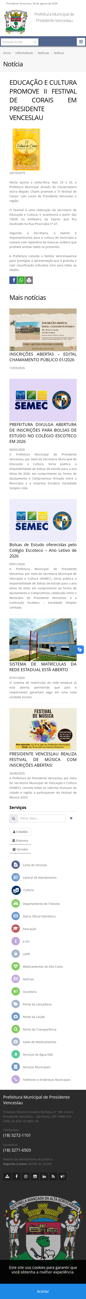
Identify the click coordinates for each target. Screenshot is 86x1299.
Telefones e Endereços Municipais (46, 1080)
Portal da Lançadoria (37, 1004)
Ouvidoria (29, 992)
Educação (29, 929)
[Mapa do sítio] (7, 1176)
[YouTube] (35, 1176)
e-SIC (26, 941)
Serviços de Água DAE (37, 1054)
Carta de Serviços (34, 865)
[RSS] (53, 1176)
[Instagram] (26, 1176)
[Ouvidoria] (62, 1176)
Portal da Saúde (33, 1017)
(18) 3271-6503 (17, 1150)
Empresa (21, 840)
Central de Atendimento (39, 878)
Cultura (27, 890)
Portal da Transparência (39, 1029)
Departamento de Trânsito (41, 904)
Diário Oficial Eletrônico (39, 916)
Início (7, 53)
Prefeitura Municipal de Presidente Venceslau (54, 17)
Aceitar (43, 1291)
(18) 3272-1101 (17, 1135)
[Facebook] (16, 1176)
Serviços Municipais (36, 1067)
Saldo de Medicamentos (39, 1042)
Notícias (43, 53)
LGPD (26, 954)
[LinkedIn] (44, 1176)
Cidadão (21, 832)
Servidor (22, 849)
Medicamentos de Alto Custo (42, 967)
